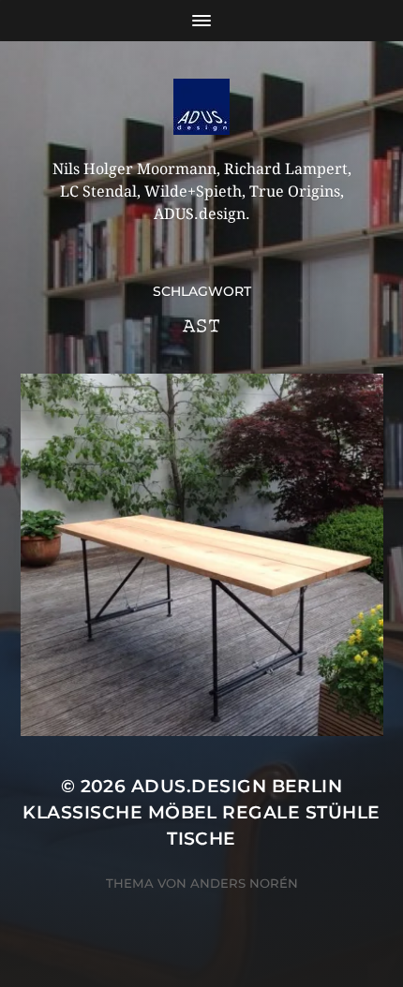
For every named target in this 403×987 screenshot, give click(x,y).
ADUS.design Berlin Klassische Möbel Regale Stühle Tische (201, 812)
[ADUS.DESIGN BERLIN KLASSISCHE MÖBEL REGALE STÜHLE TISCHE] (202, 107)
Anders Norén (244, 883)
